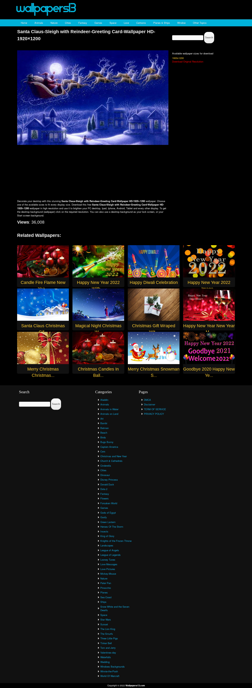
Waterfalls (105, 657)
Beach (103, 432)
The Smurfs (106, 633)
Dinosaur (105, 475)
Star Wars (105, 619)
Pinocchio (105, 588)
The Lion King (107, 629)
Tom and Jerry (108, 647)
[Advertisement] (126, 172)
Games (98, 23)
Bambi (103, 423)
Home (24, 23)
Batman (104, 428)
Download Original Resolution (187, 61)
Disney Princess (109, 479)
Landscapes (106, 545)
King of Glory (107, 536)
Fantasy (82, 23)
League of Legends (110, 555)
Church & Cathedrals (111, 461)
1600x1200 (178, 58)
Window (181, 23)
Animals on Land (109, 414)
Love (126, 23)
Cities (68, 23)
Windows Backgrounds (112, 666)
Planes (104, 592)
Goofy (103, 517)
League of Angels (109, 550)
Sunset (104, 624)
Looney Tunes (107, 559)
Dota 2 (103, 489)
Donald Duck (107, 484)
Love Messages (108, 564)
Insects (104, 531)
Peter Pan (105, 583)
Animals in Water (109, 409)
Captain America (109, 447)
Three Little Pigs (109, 638)
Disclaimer (149, 404)
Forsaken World (108, 503)
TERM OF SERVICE (155, 409)
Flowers (104, 498)
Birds (103, 437)
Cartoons (141, 23)
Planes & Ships (161, 23)
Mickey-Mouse (108, 573)
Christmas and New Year (113, 456)
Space (113, 23)
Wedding (105, 662)
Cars (102, 451)
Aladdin (104, 400)
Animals (38, 23)
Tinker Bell (106, 643)
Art (101, 418)
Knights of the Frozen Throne (116, 541)
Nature (54, 23)
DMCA (147, 400)
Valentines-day (108, 652)
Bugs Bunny (106, 442)
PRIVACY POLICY (154, 414)
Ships (103, 602)
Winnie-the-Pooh (109, 671)
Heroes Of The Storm (111, 526)
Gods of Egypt (108, 512)
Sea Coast (106, 597)
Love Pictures (107, 569)
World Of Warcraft (109, 676)
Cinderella (105, 465)
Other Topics (200, 23)
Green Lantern (107, 522)
